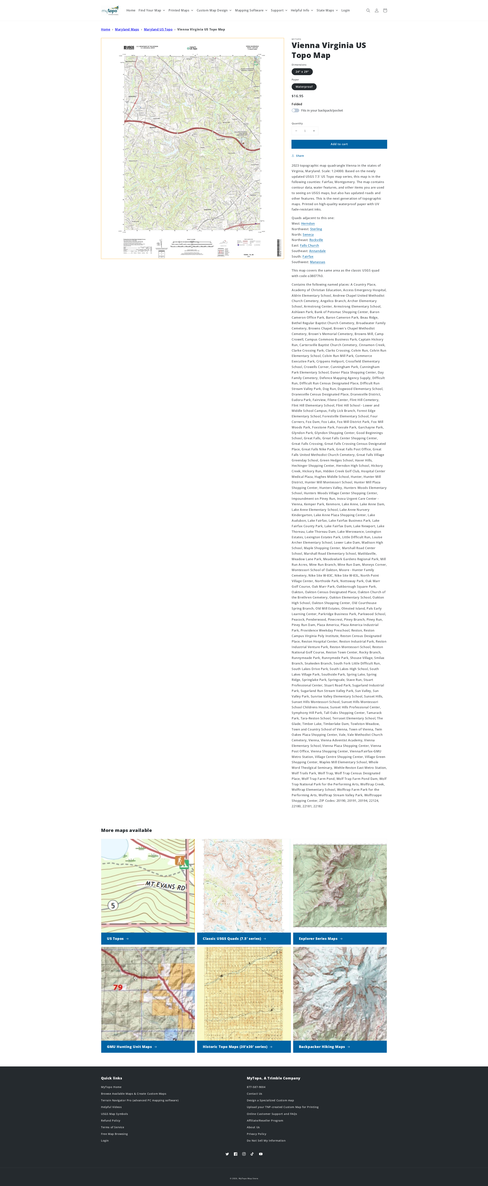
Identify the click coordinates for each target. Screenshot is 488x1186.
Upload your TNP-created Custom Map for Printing (283, 1107)
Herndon (308, 223)
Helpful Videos (111, 1107)
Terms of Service (112, 1127)
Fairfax (308, 256)
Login (105, 1140)
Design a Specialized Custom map (270, 1100)
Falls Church (309, 245)
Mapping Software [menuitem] (249, 10)
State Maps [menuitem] (325, 10)
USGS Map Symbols (114, 1114)
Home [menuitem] (131, 10)
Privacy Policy (256, 1134)
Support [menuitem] (277, 10)
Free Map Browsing (114, 1134)
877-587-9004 (256, 1087)
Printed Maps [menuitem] (179, 10)
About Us (253, 1127)
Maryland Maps (127, 29)
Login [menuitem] (345, 10)
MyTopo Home (111, 1087)
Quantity (297, 123)
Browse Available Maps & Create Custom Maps (133, 1093)
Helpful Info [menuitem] (300, 10)
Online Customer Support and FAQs (272, 1114)
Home (105, 29)
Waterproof (304, 86)
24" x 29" (302, 71)
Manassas (317, 262)
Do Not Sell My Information (266, 1140)
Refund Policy (110, 1120)
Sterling (316, 229)
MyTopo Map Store (248, 1178)
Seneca (308, 234)
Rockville (316, 240)
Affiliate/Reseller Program (265, 1120)
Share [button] (300, 155)
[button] (368, 10)
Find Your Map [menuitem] (150, 10)
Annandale (317, 251)
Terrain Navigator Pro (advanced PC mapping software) (139, 1100)
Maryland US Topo (158, 29)
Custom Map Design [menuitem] (212, 10)
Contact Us (254, 1093)
